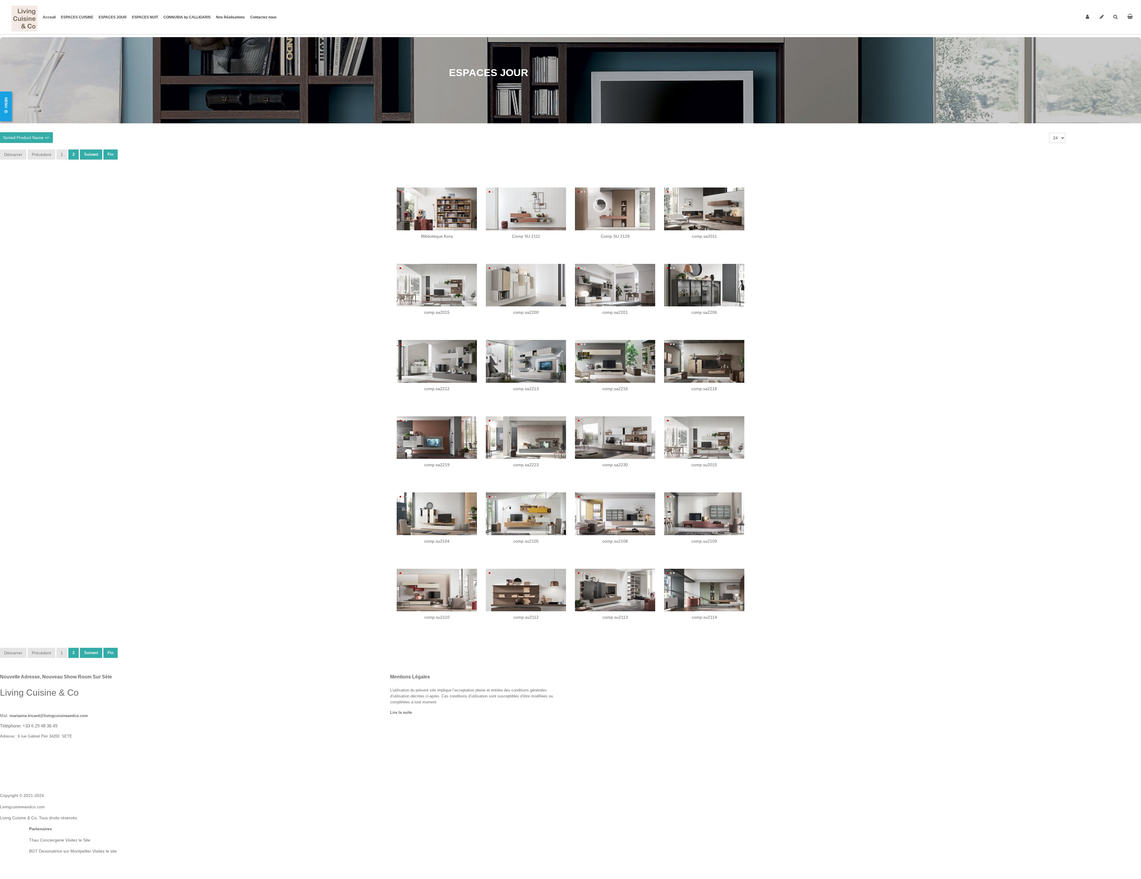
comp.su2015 (704, 464)
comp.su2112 (526, 617)
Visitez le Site (77, 840)
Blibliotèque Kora (437, 236)
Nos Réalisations (230, 17)
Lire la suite (401, 713)
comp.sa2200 (526, 312)
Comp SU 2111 (526, 236)
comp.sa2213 (526, 388)
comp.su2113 (615, 617)
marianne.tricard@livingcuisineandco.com (49, 716)
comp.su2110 (437, 617)
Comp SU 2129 (615, 236)
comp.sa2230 (615, 464)
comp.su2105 (526, 541)
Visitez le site (104, 851)
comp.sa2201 (615, 312)
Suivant (91, 154)
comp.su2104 (437, 541)
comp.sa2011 (704, 236)
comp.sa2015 (437, 312)
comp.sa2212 (437, 388)
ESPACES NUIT (145, 17)
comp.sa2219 (437, 464)
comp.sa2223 (526, 464)
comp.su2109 (704, 541)
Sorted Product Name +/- (26, 137)
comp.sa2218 (704, 388)
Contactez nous (263, 17)
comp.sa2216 (615, 388)
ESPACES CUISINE (77, 17)
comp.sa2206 (704, 312)
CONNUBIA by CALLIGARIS (187, 17)
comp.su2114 (704, 617)
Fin (111, 154)
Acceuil (49, 17)
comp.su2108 (615, 541)
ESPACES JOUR (113, 17)
